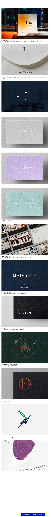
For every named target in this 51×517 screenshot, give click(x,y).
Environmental (38, 77)
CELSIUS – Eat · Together (6, 40)
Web (28, 114)
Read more (35, 514)
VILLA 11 (3, 76)
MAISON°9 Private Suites (6, 292)
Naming (20, 41)
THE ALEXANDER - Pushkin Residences (9, 364)
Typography (44, 77)
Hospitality (3, 41)
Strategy (25, 41)
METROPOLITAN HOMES (6, 400)
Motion (33, 41)
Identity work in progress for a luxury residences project (12, 113)
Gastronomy (15, 41)
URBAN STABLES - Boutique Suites (8, 256)
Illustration (42, 41)
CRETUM (3, 328)
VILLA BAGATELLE (5, 184)
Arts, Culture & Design (17, 77)
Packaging (37, 41)
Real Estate (9, 41)
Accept (40, 514)
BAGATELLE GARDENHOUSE (7, 220)
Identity (29, 41)
